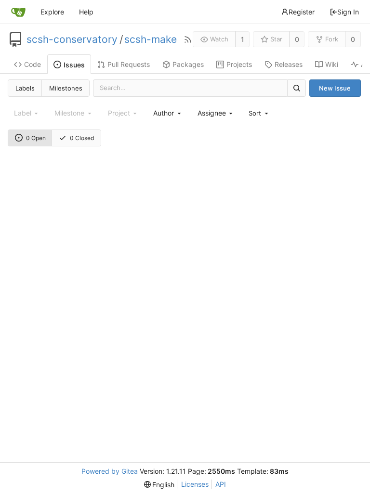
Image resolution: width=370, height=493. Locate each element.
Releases (289, 64)
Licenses (195, 484)
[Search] (296, 87)
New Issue (335, 88)
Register (302, 12)
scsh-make (150, 39)
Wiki (331, 64)
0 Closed (82, 138)
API (220, 484)
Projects (239, 64)
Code (32, 64)
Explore (52, 12)
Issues (74, 65)
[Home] (18, 12)
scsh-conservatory (72, 39)
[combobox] (167, 113)
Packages (188, 64)
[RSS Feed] (188, 39)
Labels (25, 88)
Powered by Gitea (109, 471)
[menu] (259, 113)
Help (86, 12)
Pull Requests (128, 64)
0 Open (36, 138)
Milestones (65, 88)
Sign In (348, 12)
